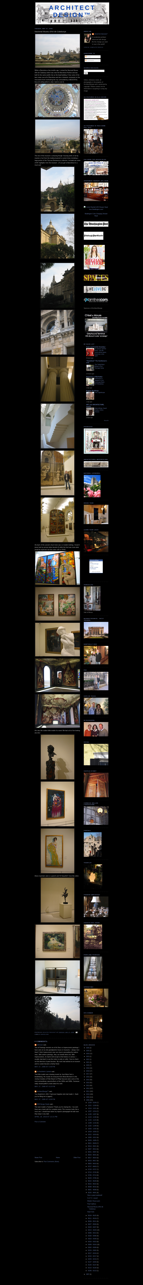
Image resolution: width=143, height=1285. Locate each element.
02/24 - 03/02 (92, 1250)
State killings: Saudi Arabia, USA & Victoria (101, 410)
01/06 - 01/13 (92, 1270)
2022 (88, 1059)
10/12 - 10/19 (92, 1134)
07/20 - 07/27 (92, 1169)
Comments (90, 60)
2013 (88, 1085)
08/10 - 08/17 (92, 1160)
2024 (88, 1053)
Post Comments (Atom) (51, 1161)
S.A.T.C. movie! (92, 1198)
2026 (88, 1048)
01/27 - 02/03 (92, 1262)
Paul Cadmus (91, 1204)
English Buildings (92, 391)
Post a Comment (40, 1122)
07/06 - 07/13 (92, 1175)
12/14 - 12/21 (92, 1108)
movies (96, 567)
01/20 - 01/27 (92, 1265)
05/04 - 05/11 (92, 1221)
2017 (88, 1074)
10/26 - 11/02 (92, 1129)
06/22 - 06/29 (92, 1181)
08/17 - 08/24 (92, 1158)
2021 (88, 1062)
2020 (88, 1065)
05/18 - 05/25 (92, 1215)
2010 (88, 1094)
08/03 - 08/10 (92, 1163)
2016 (88, 1077)
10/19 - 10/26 (92, 1131)
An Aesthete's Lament (44, 1071)
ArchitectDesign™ (43, 1091)
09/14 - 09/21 (92, 1146)
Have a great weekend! (94, 1195)
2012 (88, 1088)
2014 (88, 1082)
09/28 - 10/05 (92, 1140)
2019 (88, 1068)
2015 (88, 1080)
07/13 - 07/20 (92, 1172)
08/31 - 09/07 (92, 1152)
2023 (88, 1056)
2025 (88, 1050)
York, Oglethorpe (100, 392)
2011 (88, 1091)
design (92, 567)
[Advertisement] (57, 1139)
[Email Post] (77, 1032)
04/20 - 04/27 (92, 1227)
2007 (88, 1274)
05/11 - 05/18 (92, 1218)
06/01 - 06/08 (92, 1190)
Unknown (40, 1045)
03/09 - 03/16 (92, 1244)
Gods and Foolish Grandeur (95, 347)
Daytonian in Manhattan (94, 377)
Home (58, 1157)
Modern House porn (93, 1201)
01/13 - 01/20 (92, 1268)
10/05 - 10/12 (92, 1137)
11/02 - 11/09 (92, 1126)
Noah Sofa (90, 1212)
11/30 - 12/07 (92, 1114)
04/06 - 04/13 (92, 1233)
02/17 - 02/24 (92, 1253)
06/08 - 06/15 (92, 1187)
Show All (106, 420)
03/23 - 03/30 (92, 1239)
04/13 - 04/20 (92, 1230)
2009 (88, 1097)
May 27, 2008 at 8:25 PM (45, 1086)
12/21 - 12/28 (92, 1105)
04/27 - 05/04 (92, 1224)
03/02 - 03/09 (92, 1247)
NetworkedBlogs (94, 560)
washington (93, 568)
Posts (88, 57)
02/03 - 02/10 (92, 1259)
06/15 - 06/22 (92, 1184)
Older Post (77, 1157)
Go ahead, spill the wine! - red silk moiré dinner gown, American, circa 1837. (100, 352)
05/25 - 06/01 (92, 1192)
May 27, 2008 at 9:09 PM (45, 1099)
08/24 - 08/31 (92, 1155)
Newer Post (38, 1157)
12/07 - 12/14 (92, 1111)
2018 (88, 1071)
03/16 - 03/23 (92, 1241)
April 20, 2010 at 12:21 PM (46, 1117)
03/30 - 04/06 (92, 1236)
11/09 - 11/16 (92, 1123)
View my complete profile (93, 47)
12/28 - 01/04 (92, 1102)
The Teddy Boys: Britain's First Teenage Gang (100, 366)
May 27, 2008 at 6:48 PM (45, 1067)
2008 (88, 1100)
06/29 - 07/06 (92, 1178)
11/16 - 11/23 (92, 1120)
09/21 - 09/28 (92, 1143)
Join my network (96, 571)
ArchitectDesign (94, 563)
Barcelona (45, 1034)
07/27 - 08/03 (92, 1166)
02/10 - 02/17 (92, 1256)
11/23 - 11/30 (92, 1117)
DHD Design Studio (43, 1104)
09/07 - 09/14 (92, 1149)
